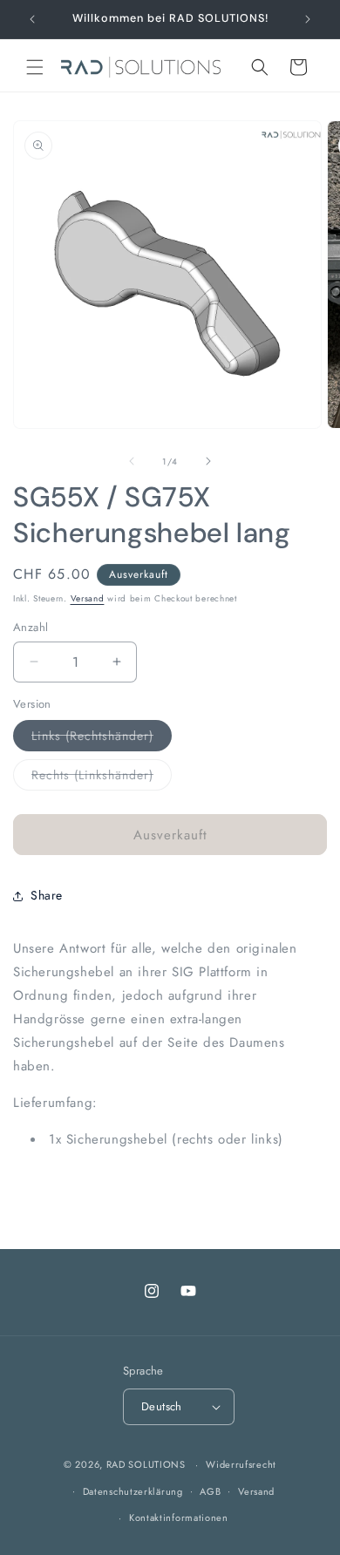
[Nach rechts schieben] (208, 461)
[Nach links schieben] (131, 461)
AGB (210, 1491)
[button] (35, 67)
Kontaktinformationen (178, 1517)
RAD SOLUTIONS (146, 1464)
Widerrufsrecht (241, 1464)
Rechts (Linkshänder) (101, 778)
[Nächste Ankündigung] (308, 19)
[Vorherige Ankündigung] (32, 19)
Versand (88, 598)
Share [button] (47, 895)
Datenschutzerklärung (133, 1491)
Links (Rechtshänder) (101, 738)
